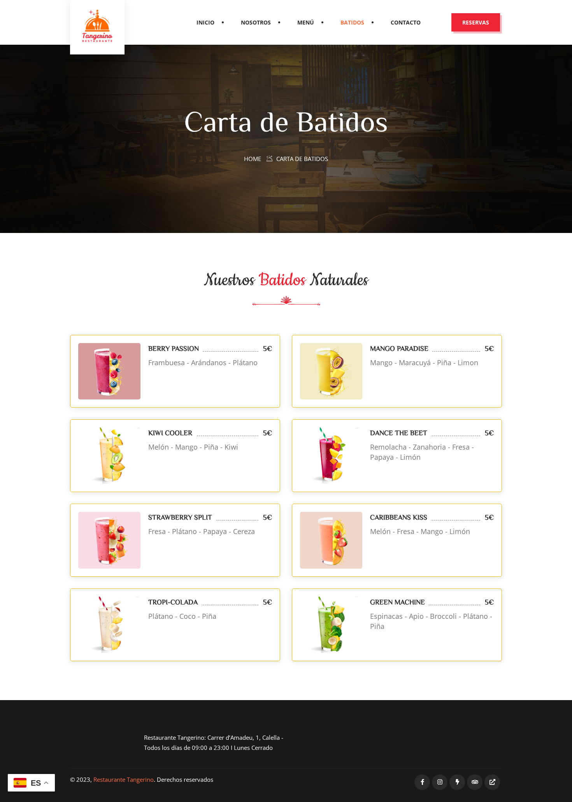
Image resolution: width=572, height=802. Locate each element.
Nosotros (256, 22)
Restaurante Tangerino (123, 779)
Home (252, 159)
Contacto (406, 22)
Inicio (205, 22)
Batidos (352, 22)
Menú (305, 22)
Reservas (475, 22)
